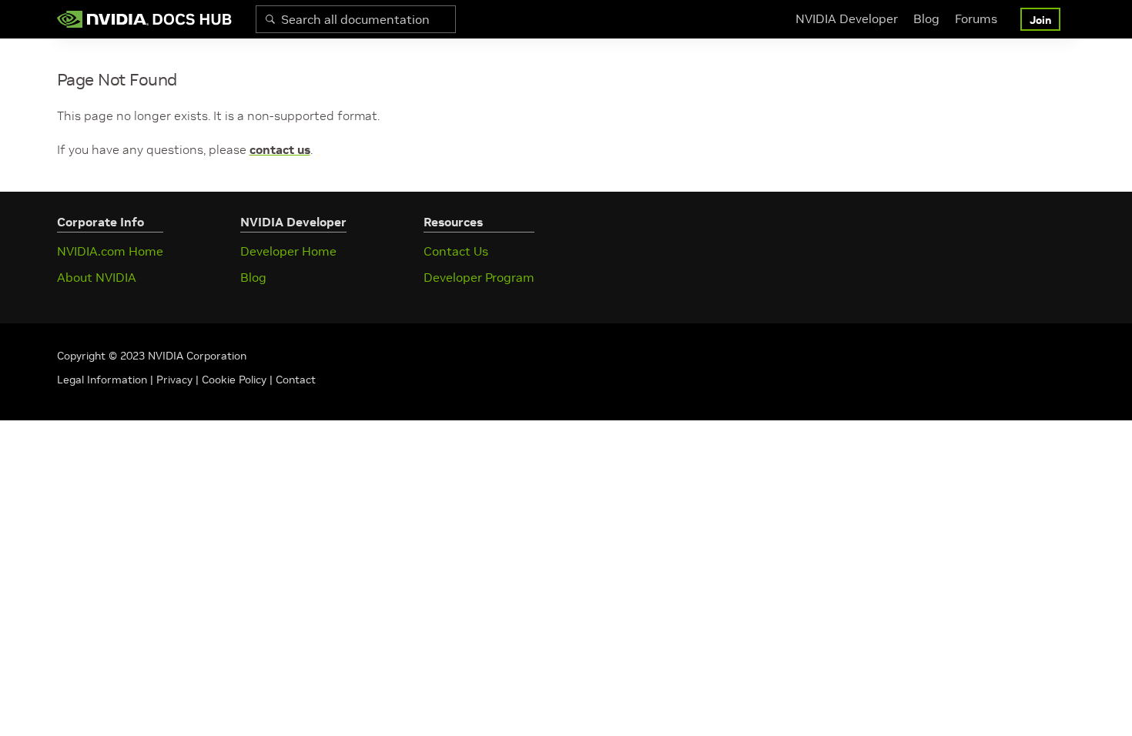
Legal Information (102, 379)
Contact (296, 379)
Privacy (176, 379)
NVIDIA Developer (846, 18)
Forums (976, 18)
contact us (280, 149)
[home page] (145, 19)
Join (1040, 20)
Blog (926, 18)
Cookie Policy (234, 379)
